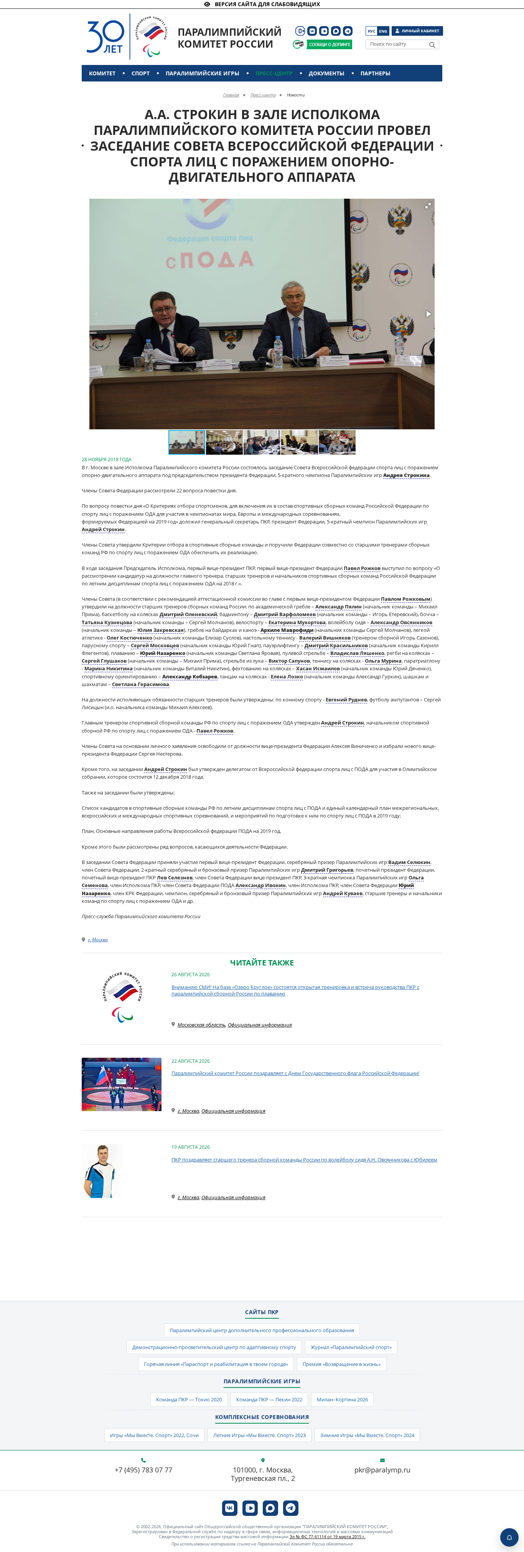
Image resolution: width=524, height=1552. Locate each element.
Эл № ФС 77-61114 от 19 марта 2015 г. (328, 1536)
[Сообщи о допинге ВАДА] (298, 44)
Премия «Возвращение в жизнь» (342, 1364)
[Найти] (432, 45)
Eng (383, 31)
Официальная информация (260, 1024)
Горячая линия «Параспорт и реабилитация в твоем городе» (216, 1364)
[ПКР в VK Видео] (324, 31)
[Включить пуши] (509, 1537)
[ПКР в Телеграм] (348, 31)
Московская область (202, 1024)
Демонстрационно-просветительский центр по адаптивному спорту (214, 1347)
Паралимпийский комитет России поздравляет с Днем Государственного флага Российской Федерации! (295, 1073)
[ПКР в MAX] (336, 31)
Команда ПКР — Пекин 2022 (269, 1399)
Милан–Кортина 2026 (342, 1399)
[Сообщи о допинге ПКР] (329, 44)
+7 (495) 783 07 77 (143, 1470)
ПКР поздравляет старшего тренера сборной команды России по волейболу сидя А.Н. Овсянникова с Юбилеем (304, 1159)
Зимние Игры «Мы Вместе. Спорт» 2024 (367, 1435)
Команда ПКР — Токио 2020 (189, 1399)
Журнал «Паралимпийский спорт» (351, 1347)
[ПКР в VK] (312, 31)
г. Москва (98, 939)
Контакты (106, 89)
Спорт (141, 73)
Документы (326, 73)
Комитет (102, 73)
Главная (231, 95)
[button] (428, 205)
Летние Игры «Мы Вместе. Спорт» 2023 (259, 1435)
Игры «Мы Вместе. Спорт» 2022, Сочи (154, 1435)
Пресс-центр (274, 73)
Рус (371, 31)
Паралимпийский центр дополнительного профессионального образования (262, 1330)
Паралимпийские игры (202, 73)
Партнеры (376, 73)
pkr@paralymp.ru (382, 1470)
